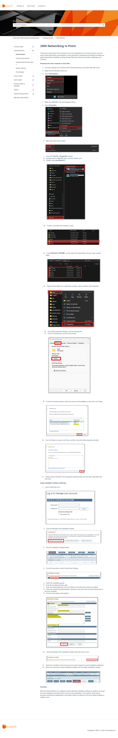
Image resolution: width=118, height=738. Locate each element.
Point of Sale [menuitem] (18, 76)
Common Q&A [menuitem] (18, 46)
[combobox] (57, 25)
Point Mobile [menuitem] (20, 72)
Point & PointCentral (23, 21)
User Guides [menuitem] (18, 80)
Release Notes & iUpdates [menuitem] (19, 85)
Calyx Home (31, 6)
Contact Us (41, 6)
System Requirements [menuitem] (21, 94)
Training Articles (48, 38)
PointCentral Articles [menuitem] (22, 58)
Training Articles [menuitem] (19, 50)
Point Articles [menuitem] (20, 54)
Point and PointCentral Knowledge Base (26, 38)
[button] (33, 47)
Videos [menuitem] (16, 90)
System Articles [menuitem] (21, 68)
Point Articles (60, 38)
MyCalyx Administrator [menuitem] (21, 97)
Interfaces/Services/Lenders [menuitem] (24, 63)
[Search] (103, 25)
